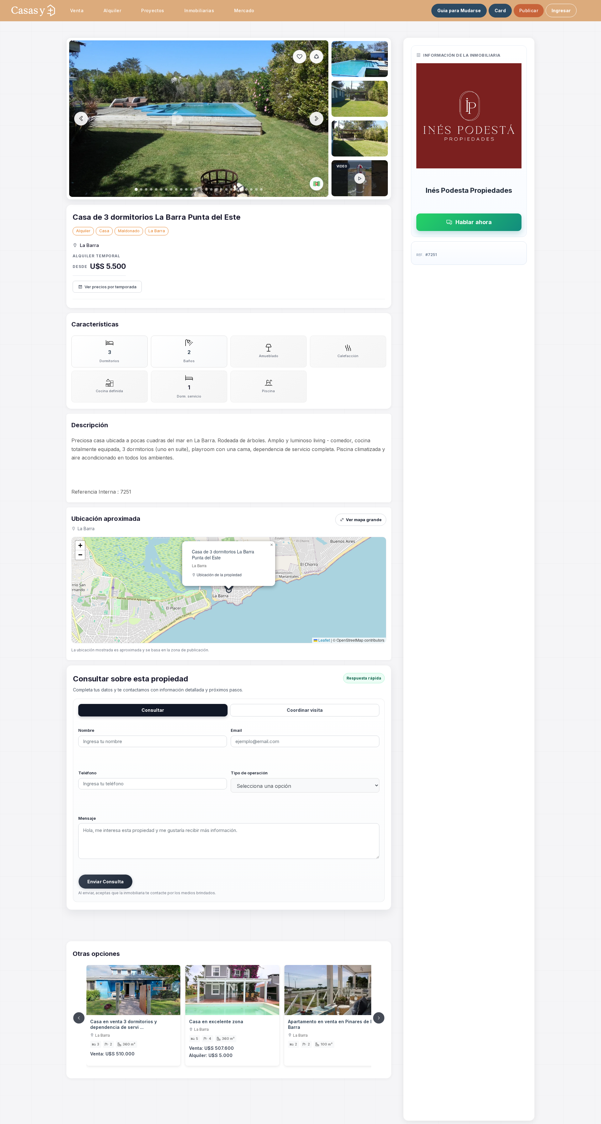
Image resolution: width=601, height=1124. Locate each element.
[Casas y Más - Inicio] (33, 10)
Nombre (86, 730)
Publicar (528, 10)
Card (500, 10)
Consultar (152, 710)
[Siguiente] (378, 1018)
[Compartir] (316, 57)
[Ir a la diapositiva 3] (359, 98)
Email (236, 730)
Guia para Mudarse (459, 10)
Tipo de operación (249, 772)
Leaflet (323, 640)
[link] (133, 1015)
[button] (271, 545)
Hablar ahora (473, 222)
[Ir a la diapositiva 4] (359, 138)
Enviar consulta (105, 881)
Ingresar (561, 10)
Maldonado (129, 230)
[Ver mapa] (316, 184)
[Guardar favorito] (299, 57)
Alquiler (83, 230)
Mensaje (87, 818)
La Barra (156, 230)
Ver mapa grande (364, 519)
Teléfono (87, 772)
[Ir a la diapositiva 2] (359, 59)
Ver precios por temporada (110, 286)
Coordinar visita (305, 710)
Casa (104, 230)
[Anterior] (79, 1018)
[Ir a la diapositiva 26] (359, 178)
